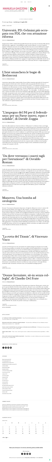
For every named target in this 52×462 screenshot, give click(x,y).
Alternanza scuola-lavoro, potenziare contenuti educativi (17, 404)
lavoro (3, 105)
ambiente (4, 365)
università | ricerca (5, 65)
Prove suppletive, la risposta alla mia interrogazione (19, 408)
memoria (4, 382)
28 (22, 433)
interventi (4, 377)
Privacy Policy (27, 457)
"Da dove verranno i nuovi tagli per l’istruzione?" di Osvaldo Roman (23, 159)
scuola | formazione (5, 190)
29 (29, 433)
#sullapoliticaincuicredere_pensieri (8, 364)
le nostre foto (4, 380)
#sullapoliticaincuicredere (7, 362)
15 (29, 429)
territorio (3, 391)
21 (22, 431)
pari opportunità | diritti (12, 305)
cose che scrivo (5, 372)
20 (16, 431)
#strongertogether (5, 360)
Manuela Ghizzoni (11, 40)
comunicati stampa (6, 370)
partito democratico (8, 105)
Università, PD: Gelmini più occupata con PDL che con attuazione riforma (25, 33)
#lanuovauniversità (5, 359)
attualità (3, 148)
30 (36, 433)
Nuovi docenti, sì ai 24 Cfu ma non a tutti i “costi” (19, 405)
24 (43, 431)
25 (3, 433)
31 (43, 433)
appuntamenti (4, 367)
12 (9, 429)
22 (29, 431)
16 (35, 429)
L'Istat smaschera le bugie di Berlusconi (21, 74)
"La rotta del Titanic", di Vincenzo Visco (25, 238)
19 (9, 431)
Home (10, 22)
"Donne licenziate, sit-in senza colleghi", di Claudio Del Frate (25, 277)
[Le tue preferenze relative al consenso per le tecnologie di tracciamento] (50, 460)
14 (22, 429)
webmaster (41, 457)
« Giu (3, 437)
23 (35, 431)
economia (4, 375)
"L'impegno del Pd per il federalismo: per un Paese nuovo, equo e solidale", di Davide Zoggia (25, 115)
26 (9, 433)
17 (43, 429)
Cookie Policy (32, 457)
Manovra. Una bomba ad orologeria (19, 199)
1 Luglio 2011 (4, 104)
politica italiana (14, 105)
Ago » (6, 437)
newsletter (4, 383)
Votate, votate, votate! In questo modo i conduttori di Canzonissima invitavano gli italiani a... (24, 331)
